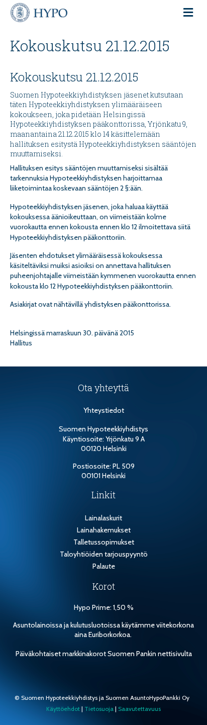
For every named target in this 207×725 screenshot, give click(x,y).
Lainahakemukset (104, 529)
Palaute (103, 566)
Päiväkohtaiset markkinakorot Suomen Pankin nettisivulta (104, 653)
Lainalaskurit (103, 517)
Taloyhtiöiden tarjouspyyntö (104, 554)
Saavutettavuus (139, 708)
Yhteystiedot (103, 410)
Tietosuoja (99, 708)
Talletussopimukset (103, 542)
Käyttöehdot (63, 708)
